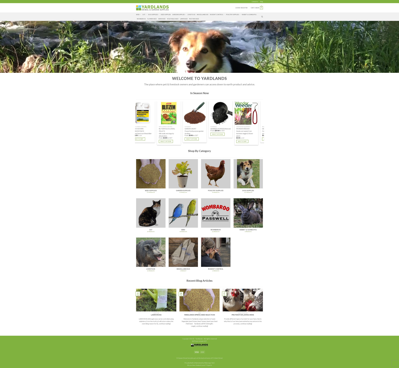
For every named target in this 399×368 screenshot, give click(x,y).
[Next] (262, 124)
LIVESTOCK (191, 14)
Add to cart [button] (155, 139)
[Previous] (136, 124)
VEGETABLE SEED (173, 19)
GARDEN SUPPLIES (178, 14)
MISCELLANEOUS (202, 14)
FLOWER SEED (152, 19)
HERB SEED (162, 19)
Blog (261, 1)
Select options (207, 141)
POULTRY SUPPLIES (232, 14)
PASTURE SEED (194, 19)
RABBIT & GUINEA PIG (249, 14)
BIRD (138, 14)
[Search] (262, 17)
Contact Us (255, 1)
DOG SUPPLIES (153, 14)
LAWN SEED (184, 19)
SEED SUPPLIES (166, 14)
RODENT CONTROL (216, 14)
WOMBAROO (141, 19)
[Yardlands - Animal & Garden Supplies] (152, 8)
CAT (143, 14)
